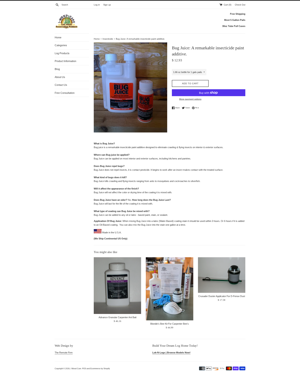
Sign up (107, 5)
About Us (60, 77)
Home (58, 37)
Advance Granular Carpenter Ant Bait (117, 317)
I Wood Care (76, 368)
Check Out (240, 5)
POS (84, 368)
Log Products (62, 53)
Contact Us (61, 85)
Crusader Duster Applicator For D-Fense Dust (221, 296)
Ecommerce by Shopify (100, 368)
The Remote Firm (64, 352)
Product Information (65, 61)
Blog (57, 69)
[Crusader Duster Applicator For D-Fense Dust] (221, 275)
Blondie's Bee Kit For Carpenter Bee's (169, 323)
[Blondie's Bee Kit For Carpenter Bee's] (169, 288)
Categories (61, 45)
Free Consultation (65, 93)
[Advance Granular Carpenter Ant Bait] (117, 285)
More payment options (190, 99)
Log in (97, 5)
